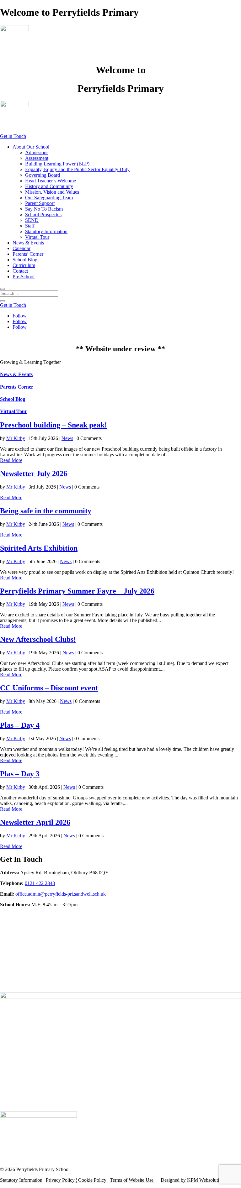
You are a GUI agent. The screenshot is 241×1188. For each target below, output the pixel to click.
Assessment (36, 158)
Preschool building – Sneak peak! (53, 425)
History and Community (49, 186)
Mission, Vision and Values (52, 192)
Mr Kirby (15, 438)
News (67, 438)
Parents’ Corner (28, 254)
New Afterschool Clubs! (38, 639)
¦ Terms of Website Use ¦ (131, 1180)
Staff (30, 225)
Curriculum (24, 265)
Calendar (21, 248)
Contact (20, 271)
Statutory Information (46, 231)
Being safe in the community (45, 511)
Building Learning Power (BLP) (57, 163)
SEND (32, 220)
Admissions (36, 152)
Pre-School (24, 276)
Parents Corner (16, 387)
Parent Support (40, 203)
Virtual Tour (37, 237)
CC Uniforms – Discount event (49, 688)
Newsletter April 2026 (35, 822)
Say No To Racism (44, 209)
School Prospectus (43, 214)
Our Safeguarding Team (49, 197)
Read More (11, 460)
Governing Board (42, 175)
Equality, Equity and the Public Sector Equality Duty (77, 169)
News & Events (28, 242)
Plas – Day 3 (20, 774)
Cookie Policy (92, 1180)
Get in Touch (13, 136)
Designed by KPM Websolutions (193, 1180)
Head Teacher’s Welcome (50, 180)
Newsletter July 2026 (33, 473)
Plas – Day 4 (20, 725)
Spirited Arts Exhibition (39, 548)
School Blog (25, 259)
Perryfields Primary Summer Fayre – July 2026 (77, 591)
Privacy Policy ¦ (62, 1180)
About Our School (31, 146)
